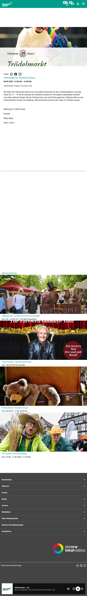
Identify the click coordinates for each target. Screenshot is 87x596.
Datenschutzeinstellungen (11, 565)
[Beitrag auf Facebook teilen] (15, 74)
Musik (4, 499)
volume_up (68, 588)
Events (4, 493)
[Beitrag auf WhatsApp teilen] (11, 74)
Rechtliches (6, 531)
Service (5, 505)
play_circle (78, 588)
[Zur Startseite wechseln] (7, 4)
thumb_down (73, 588)
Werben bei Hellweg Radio (12, 525)
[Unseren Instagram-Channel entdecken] (84, 565)
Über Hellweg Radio (10, 518)
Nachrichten (7, 480)
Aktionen (5, 486)
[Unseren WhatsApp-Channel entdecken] (77, 565)
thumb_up (82, 588)
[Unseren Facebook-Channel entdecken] (81, 565)
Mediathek (6, 512)
